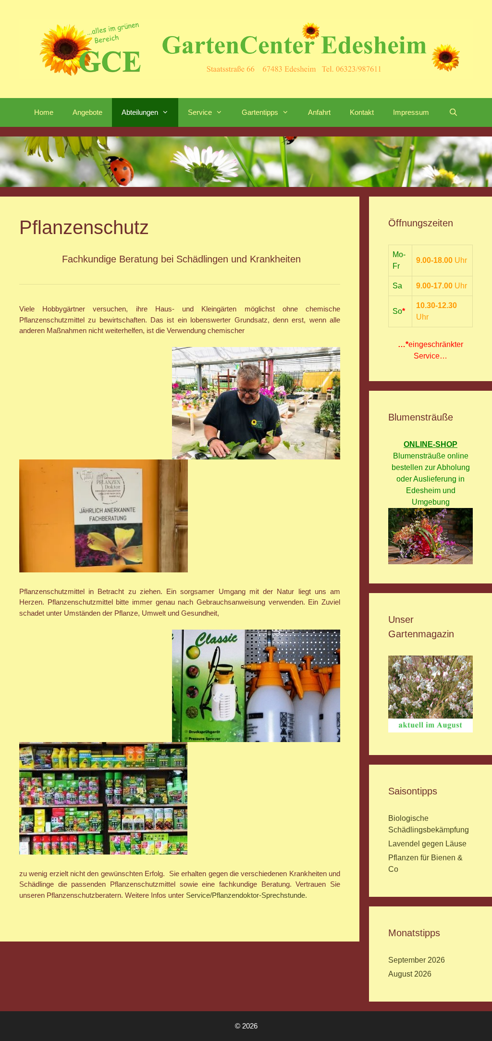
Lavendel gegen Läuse (427, 844)
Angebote (87, 112)
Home (43, 112)
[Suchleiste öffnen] (453, 112)
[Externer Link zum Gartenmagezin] (430, 730)
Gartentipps (260, 112)
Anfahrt (319, 112)
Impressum (411, 112)
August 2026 (409, 974)
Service (200, 112)
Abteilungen (140, 112)
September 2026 (416, 960)
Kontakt (362, 112)
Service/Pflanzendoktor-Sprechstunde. (245, 895)
